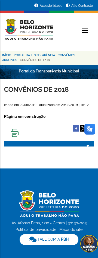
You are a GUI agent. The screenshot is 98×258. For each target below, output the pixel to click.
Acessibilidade (51, 6)
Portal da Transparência (34, 55)
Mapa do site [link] (70, 229)
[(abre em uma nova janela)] (83, 128)
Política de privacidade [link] (36, 229)
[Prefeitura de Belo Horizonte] (28, 26)
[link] (49, 239)
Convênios (66, 55)
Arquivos (9, 60)
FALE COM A (53, 239)
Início (6, 55)
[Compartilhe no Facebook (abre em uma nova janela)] (76, 128)
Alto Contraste (82, 6)
